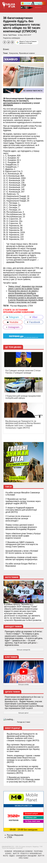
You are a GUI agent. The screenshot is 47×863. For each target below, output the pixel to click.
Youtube (13, 322)
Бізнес (6, 49)
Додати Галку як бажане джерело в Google (28, 42)
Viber (34, 317)
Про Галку (23, 858)
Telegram (13, 317)
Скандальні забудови (26, 856)
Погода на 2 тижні (23, 722)
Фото (5, 856)
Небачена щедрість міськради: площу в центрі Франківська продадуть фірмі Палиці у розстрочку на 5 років (25, 300)
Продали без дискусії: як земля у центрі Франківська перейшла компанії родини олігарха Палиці (23, 293)
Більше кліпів (23, 684)
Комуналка (13, 53)
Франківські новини (27, 53)
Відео (12, 856)
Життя (16, 853)
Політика (38, 851)
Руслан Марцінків (15, 835)
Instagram (13, 327)
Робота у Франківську (31, 853)
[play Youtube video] (24, 671)
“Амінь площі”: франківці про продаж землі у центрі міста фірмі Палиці (25, 287)
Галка (11, 143)
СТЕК (30, 306)
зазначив (10, 262)
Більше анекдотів (23, 650)
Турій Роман (12, 35)
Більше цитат (24, 713)
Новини (8, 851)
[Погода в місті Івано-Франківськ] (24, 719)
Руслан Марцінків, (19, 306)
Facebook (34, 322)
